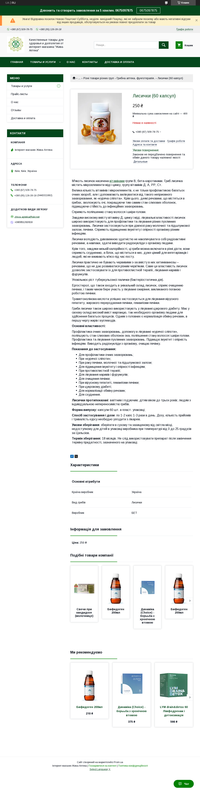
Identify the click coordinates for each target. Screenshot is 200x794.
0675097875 (148, 10)
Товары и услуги (43, 62)
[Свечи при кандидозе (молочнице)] (84, 585)
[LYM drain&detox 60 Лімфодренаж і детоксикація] (174, 682)
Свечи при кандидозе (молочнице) (84, 612)
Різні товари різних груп (98, 78)
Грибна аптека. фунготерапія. (136, 78)
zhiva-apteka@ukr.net (26, 216)
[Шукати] (164, 45)
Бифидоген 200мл (116, 611)
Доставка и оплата (119, 62)
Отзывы (16, 110)
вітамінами (117, 181)
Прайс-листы (19, 94)
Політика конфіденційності (133, 765)
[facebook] (72, 457)
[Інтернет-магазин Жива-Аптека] (15, 51)
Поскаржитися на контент (102, 765)
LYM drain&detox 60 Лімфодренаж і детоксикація (174, 711)
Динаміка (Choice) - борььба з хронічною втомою (148, 616)
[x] (76, 457)
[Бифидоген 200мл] (115, 585)
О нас (71, 62)
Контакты (89, 62)
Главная (17, 62)
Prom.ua (118, 762)
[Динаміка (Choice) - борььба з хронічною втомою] (147, 585)
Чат (186, 783)
